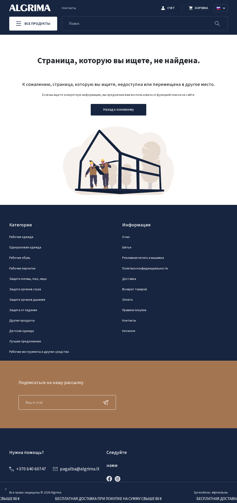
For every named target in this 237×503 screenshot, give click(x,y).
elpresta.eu (220, 492)
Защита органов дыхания (27, 299)
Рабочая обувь (19, 258)
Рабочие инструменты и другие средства (39, 352)
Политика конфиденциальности (145, 268)
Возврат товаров (134, 289)
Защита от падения (23, 310)
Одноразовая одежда (25, 247)
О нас (126, 237)
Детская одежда (21, 331)
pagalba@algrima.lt (80, 469)
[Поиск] (217, 23)
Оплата (127, 299)
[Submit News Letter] (107, 402)
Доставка (129, 279)
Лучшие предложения (25, 341)
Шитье (126, 247)
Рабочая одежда (21, 237)
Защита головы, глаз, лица (28, 279)
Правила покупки (134, 310)
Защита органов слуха (25, 289)
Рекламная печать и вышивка (143, 258)
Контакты (69, 8)
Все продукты (37, 23)
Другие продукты (22, 320)
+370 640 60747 (31, 469)
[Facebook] (110, 478)
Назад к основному (118, 109)
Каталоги (128, 331)
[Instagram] (118, 478)
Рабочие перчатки (22, 268)
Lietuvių (223, 13)
